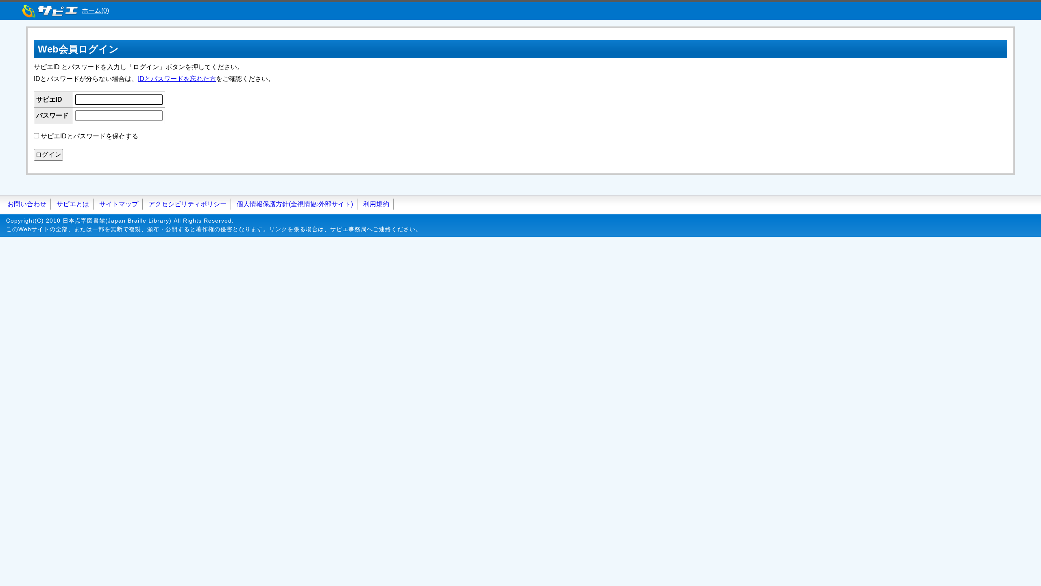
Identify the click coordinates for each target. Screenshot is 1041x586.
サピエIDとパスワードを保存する (89, 136)
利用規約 (376, 204)
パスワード (52, 115)
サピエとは (73, 204)
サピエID (49, 99)
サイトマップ (118, 204)
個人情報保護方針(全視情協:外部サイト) (295, 204)
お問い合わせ (26, 204)
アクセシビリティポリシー (187, 204)
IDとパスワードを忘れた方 (177, 78)
